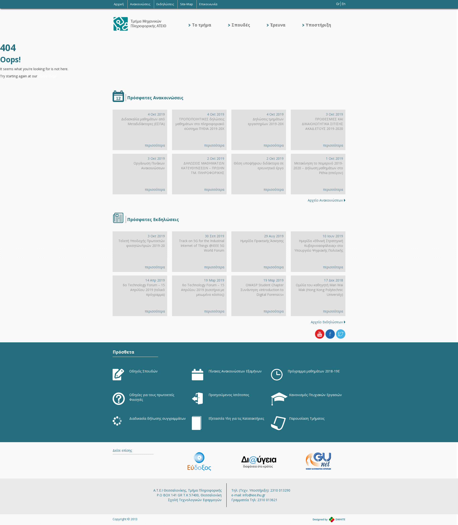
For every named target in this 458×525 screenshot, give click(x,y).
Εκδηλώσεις (165, 4)
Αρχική (119, 4)
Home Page (47, 76)
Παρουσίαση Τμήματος (306, 418)
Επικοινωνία (208, 4)
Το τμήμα (201, 25)
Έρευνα (278, 25)
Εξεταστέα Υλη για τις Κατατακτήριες (236, 418)
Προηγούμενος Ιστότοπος (228, 394)
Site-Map (186, 4)
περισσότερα (155, 145)
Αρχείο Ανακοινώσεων (325, 200)
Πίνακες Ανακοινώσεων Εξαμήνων (235, 371)
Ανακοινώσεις (140, 4)
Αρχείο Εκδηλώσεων (327, 322)
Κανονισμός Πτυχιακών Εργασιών (315, 394)
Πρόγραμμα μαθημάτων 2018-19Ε (314, 371)
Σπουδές (241, 25)
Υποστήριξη (318, 25)
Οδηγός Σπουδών (143, 371)
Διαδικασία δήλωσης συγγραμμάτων (157, 418)
